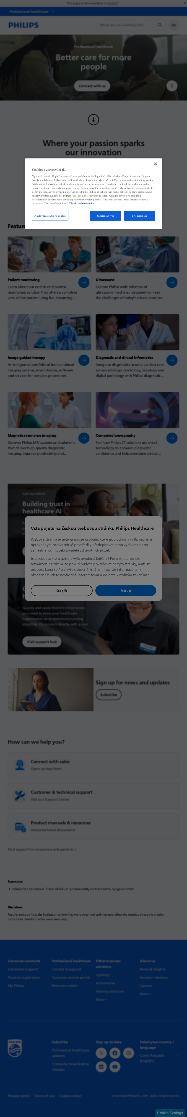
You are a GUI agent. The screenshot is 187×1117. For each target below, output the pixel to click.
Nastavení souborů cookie (50, 215)
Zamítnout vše (105, 215)
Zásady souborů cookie (81, 203)
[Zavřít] (156, 164)
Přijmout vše (140, 215)
